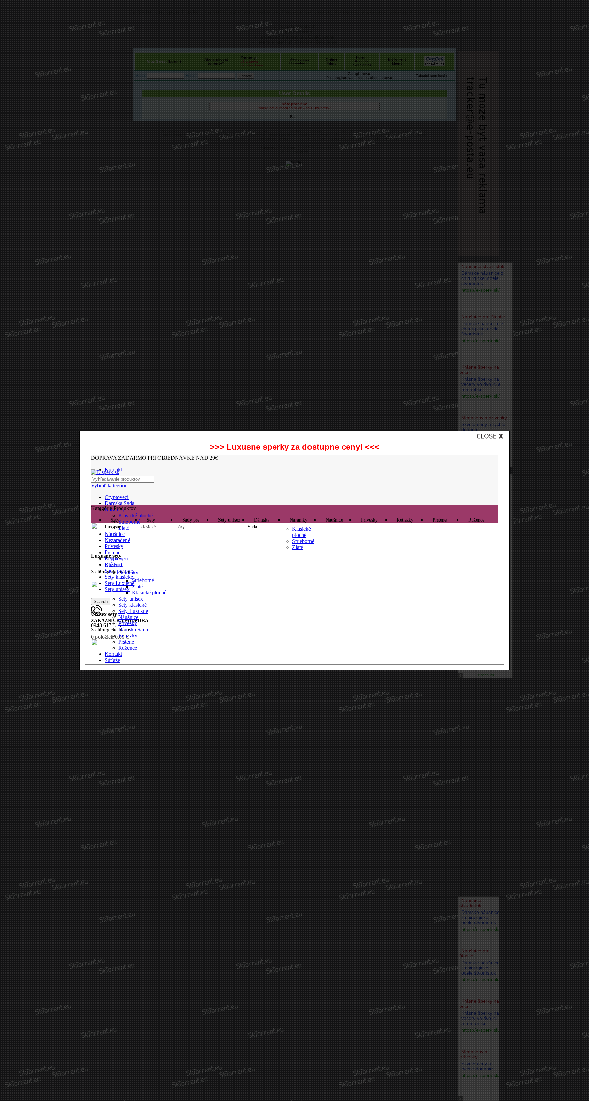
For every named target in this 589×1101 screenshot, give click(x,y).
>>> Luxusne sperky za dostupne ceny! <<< (294, 446)
